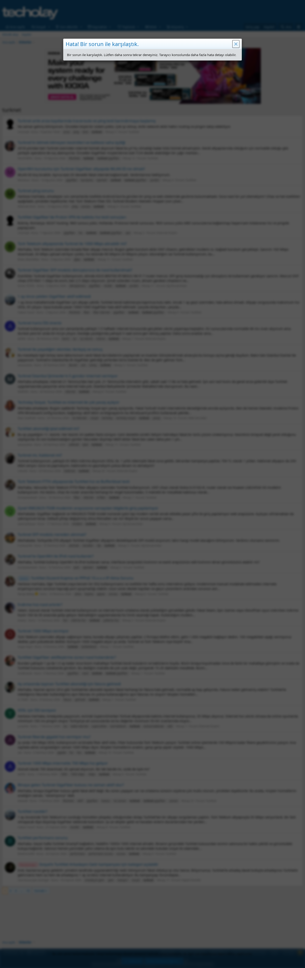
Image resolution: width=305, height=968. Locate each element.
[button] (235, 44)
